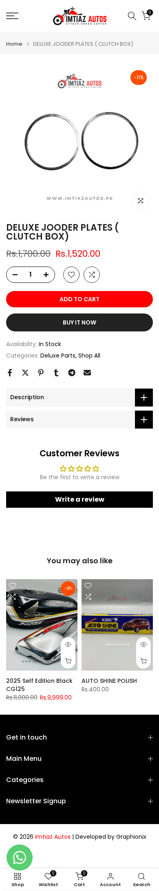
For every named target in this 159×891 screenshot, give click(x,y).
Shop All (89, 355)
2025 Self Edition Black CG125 (39, 684)
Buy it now (79, 322)
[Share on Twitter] (25, 372)
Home (14, 44)
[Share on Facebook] (9, 372)
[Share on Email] (87, 372)
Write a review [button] (79, 499)
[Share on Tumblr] (56, 372)
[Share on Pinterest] (40, 372)
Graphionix (131, 837)
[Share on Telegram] (71, 372)
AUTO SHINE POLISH (109, 680)
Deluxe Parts (57, 355)
